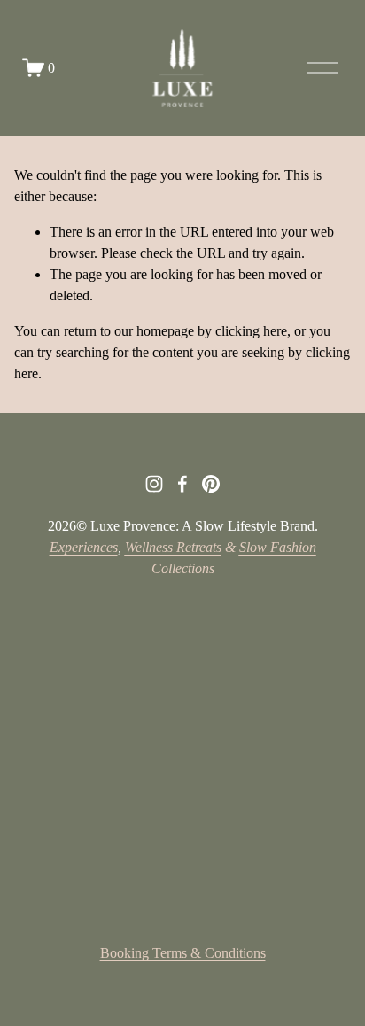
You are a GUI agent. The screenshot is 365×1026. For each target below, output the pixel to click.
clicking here (251, 330)
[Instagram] (154, 484)
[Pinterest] (211, 484)
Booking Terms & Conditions (183, 952)
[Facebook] (182, 484)
